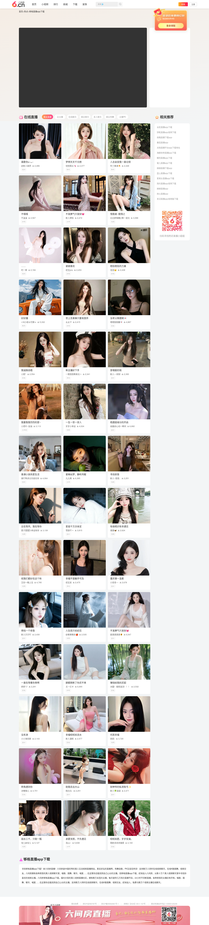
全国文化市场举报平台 (109, 911)
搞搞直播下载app (164, 168)
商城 (65, 4)
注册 (193, 4)
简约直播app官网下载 (166, 183)
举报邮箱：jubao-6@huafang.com (137, 911)
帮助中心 (54, 917)
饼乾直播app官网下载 (166, 132)
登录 (183, 4)
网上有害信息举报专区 (159, 908)
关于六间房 (55, 905)
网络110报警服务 (78, 911)
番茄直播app (162, 142)
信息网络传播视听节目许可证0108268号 (86, 908)
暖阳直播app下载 (164, 157)
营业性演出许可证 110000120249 (164, 904)
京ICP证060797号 (90, 904)
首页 (34, 4)
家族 (84, 4)
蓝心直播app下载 (164, 173)
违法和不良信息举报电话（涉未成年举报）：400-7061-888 (93, 915)
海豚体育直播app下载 (166, 152)
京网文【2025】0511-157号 (134, 904)
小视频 (45, 4)
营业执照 (74, 904)
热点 (26, 11)
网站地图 (54, 913)
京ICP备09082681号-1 (110, 904)
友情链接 (54, 909)
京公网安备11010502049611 (135, 908)
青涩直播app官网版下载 (167, 198)
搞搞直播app (162, 188)
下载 (75, 4)
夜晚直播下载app (164, 137)
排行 (55, 4)
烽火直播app (162, 193)
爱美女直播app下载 (165, 178)
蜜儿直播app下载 (164, 162)
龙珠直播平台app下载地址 (168, 147)
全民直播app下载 (164, 127)
